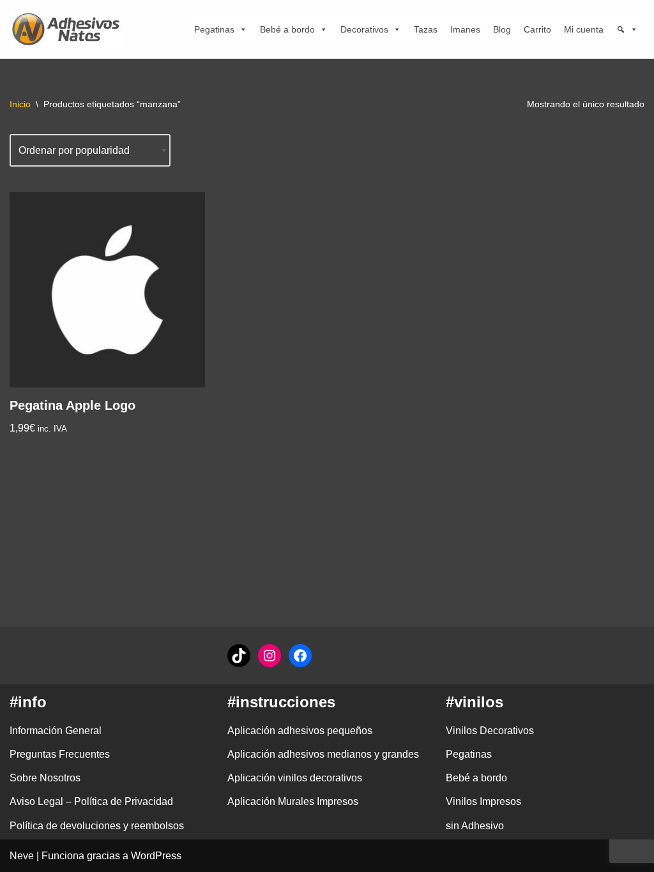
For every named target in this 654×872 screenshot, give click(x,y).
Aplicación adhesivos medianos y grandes (323, 754)
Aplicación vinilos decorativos (294, 777)
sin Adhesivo (475, 825)
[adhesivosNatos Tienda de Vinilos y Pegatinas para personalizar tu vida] (69, 29)
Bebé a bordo (287, 29)
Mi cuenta (584, 29)
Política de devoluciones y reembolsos (97, 825)
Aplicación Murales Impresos (292, 801)
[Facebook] (300, 655)
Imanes (465, 29)
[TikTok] (238, 655)
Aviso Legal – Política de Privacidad (91, 801)
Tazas (425, 29)
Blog (502, 29)
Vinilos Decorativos (490, 730)
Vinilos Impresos (483, 801)
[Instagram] (269, 655)
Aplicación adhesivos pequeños (299, 730)
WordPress (156, 855)
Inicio (20, 104)
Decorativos (364, 29)
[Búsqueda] (627, 29)
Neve (22, 855)
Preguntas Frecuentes (60, 754)
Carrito (537, 29)
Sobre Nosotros (45, 777)
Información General (56, 730)
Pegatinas (214, 29)
